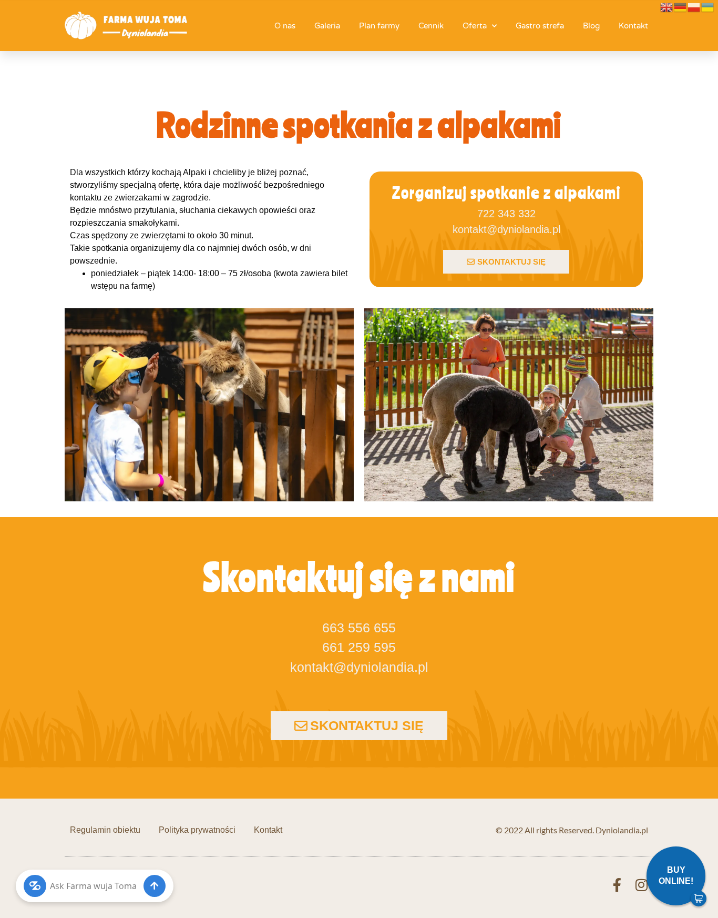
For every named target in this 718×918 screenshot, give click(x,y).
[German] (681, 6)
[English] (667, 6)
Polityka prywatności (197, 829)
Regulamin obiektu (105, 829)
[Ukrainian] (708, 6)
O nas (284, 26)
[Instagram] (641, 885)
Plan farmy (379, 26)
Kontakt (633, 26)
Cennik (431, 26)
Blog (591, 26)
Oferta (475, 26)
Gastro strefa (540, 26)
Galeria (327, 26)
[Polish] (694, 6)
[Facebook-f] (617, 885)
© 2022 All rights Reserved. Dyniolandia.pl (572, 830)
